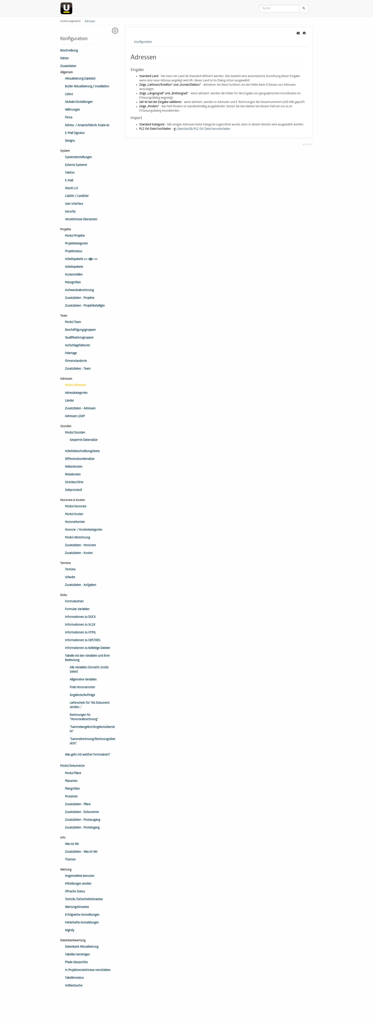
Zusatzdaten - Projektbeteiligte (85, 306)
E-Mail (69, 181)
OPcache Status (75, 892)
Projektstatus (73, 251)
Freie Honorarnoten (82, 687)
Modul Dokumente (72, 766)
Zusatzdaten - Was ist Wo (81, 852)
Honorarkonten (75, 522)
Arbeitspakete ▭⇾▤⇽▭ (81, 259)
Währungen (72, 110)
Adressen (90, 21)
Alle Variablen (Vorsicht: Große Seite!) (89, 670)
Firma (68, 118)
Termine (70, 570)
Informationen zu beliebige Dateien (87, 648)
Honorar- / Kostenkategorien (83, 530)
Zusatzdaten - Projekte (79, 298)
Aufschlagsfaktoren (77, 346)
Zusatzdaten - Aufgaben (80, 585)
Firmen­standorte (76, 361)
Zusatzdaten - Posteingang (82, 828)
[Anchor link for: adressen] (159, 56)
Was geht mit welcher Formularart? (87, 755)
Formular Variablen (77, 609)
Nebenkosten (73, 467)
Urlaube (70, 577)
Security (70, 212)
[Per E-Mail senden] (298, 33)
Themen (70, 860)
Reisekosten (73, 475)
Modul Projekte (75, 236)
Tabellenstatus (74, 978)
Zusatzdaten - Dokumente (82, 812)
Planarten (71, 781)
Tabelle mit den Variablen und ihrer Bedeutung (87, 658)
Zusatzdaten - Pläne (78, 804)
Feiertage (71, 353)
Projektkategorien (76, 244)
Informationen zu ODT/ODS (82, 640)
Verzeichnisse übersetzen (81, 219)
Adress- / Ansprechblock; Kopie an (87, 125)
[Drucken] (304, 33)
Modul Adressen (75, 385)
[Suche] (303, 9)
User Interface (74, 204)
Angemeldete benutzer (80, 876)
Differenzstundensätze (79, 459)
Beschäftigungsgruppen (80, 330)
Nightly (69, 930)
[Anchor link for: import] (144, 117)
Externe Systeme (76, 165)
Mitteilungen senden (78, 884)
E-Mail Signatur (75, 133)
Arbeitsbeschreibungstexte (82, 451)
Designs (70, 141)
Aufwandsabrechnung (79, 290)
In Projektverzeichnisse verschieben (88, 970)
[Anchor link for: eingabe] (146, 69)
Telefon (70, 173)
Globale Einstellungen (79, 102)
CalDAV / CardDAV (77, 196)
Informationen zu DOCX (80, 617)
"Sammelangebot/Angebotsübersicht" (92, 729)
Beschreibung (69, 51)
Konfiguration (143, 42)
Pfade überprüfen (76, 962)
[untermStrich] (68, 8)
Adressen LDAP (75, 416)
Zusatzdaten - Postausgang (82, 820)
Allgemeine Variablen (83, 680)
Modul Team (73, 322)
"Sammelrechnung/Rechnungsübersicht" (92, 742)
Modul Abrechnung (77, 538)
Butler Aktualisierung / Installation (87, 86)
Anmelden (309, 144)
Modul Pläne (73, 773)
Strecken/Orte (74, 482)
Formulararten (74, 601)
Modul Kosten (74, 514)
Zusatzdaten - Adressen (80, 409)
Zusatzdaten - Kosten (79, 553)
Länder (69, 401)
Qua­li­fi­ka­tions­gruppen (79, 338)
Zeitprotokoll (73, 490)
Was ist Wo (72, 844)
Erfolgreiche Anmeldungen (82, 915)
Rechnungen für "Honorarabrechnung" (84, 717)
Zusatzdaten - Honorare (80, 545)
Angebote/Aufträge (82, 695)
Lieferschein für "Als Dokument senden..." (90, 705)
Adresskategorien (76, 393)
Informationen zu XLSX (80, 625)
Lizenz (69, 94)
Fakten (64, 58)
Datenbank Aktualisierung (81, 947)
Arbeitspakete (74, 267)
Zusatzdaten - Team (78, 369)
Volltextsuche (73, 986)
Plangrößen (72, 789)
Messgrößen (73, 282)
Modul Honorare (75, 507)
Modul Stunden (75, 433)
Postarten (71, 797)
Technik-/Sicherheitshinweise (84, 899)
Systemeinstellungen (78, 157)
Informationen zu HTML (80, 633)
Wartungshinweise (77, 907)
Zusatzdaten (68, 66)
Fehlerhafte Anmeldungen (82, 923)
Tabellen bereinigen (77, 955)
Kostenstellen (74, 275)
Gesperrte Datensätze (84, 440)
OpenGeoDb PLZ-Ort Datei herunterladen (203, 129)
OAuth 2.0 (71, 188)
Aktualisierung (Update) (80, 79)
